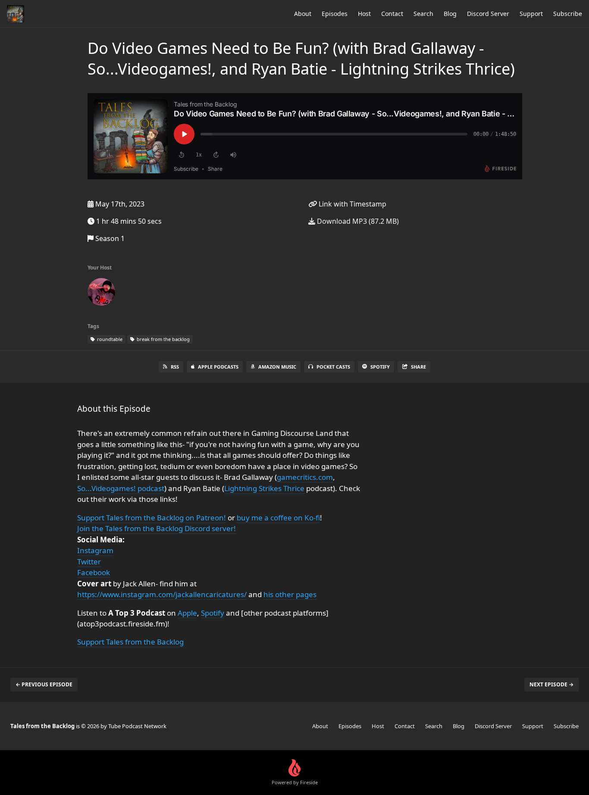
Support (531, 13)
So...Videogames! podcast (120, 488)
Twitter (89, 562)
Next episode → (551, 684)
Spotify (380, 366)
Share (418, 366)
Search (423, 13)
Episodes (335, 13)
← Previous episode (44, 684)
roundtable (109, 339)
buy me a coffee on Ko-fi (278, 518)
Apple (187, 613)
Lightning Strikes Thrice (264, 488)
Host (364, 13)
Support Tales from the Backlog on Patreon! (151, 518)
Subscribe (567, 13)
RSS (175, 366)
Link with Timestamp (351, 204)
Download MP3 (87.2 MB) (357, 221)
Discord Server (488, 13)
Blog (450, 13)
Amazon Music (277, 366)
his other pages (289, 594)
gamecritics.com (305, 477)
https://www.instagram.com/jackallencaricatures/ (162, 594)
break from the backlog (162, 339)
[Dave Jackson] (101, 293)
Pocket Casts (333, 366)
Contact (392, 13)
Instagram (95, 550)
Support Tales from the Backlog (130, 642)
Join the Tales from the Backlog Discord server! (156, 528)
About (302, 13)
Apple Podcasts (218, 366)
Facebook (93, 572)
